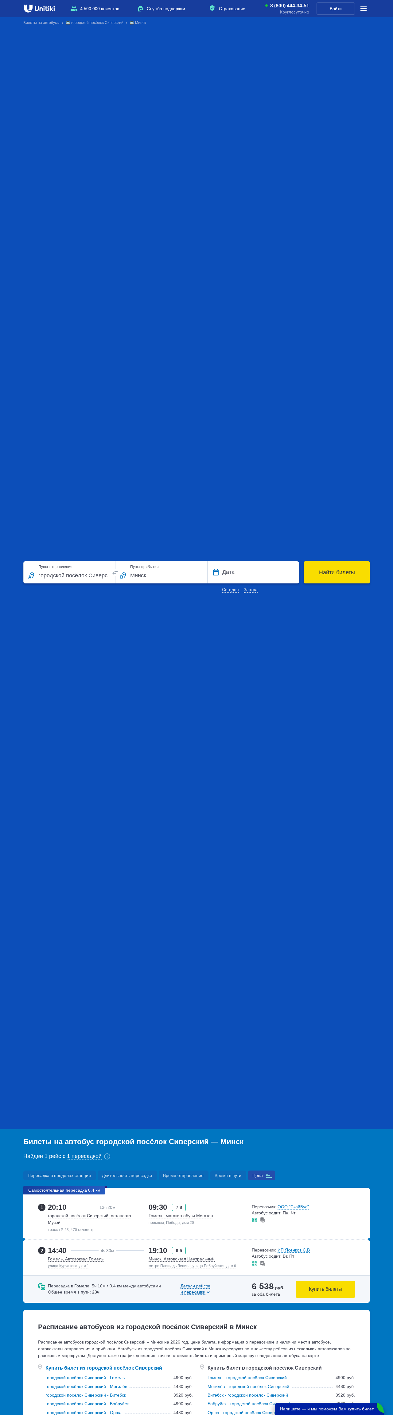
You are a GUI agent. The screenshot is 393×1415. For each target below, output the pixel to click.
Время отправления (183, 1175)
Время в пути (228, 1175)
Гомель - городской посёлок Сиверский (247, 1377)
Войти (336, 8)
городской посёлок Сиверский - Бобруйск (87, 1403)
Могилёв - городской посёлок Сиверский (248, 1386)
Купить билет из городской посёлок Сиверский (103, 1368)
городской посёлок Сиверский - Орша (83, 1412)
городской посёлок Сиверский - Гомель (85, 1377)
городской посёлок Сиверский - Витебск (85, 1395)
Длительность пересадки (127, 1175)
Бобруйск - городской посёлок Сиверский (249, 1403)
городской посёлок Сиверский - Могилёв (86, 1386)
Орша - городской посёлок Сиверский (246, 1412)
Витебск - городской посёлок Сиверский (248, 1395)
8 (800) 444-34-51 (289, 5)
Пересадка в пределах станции (59, 1175)
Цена (257, 1175)
